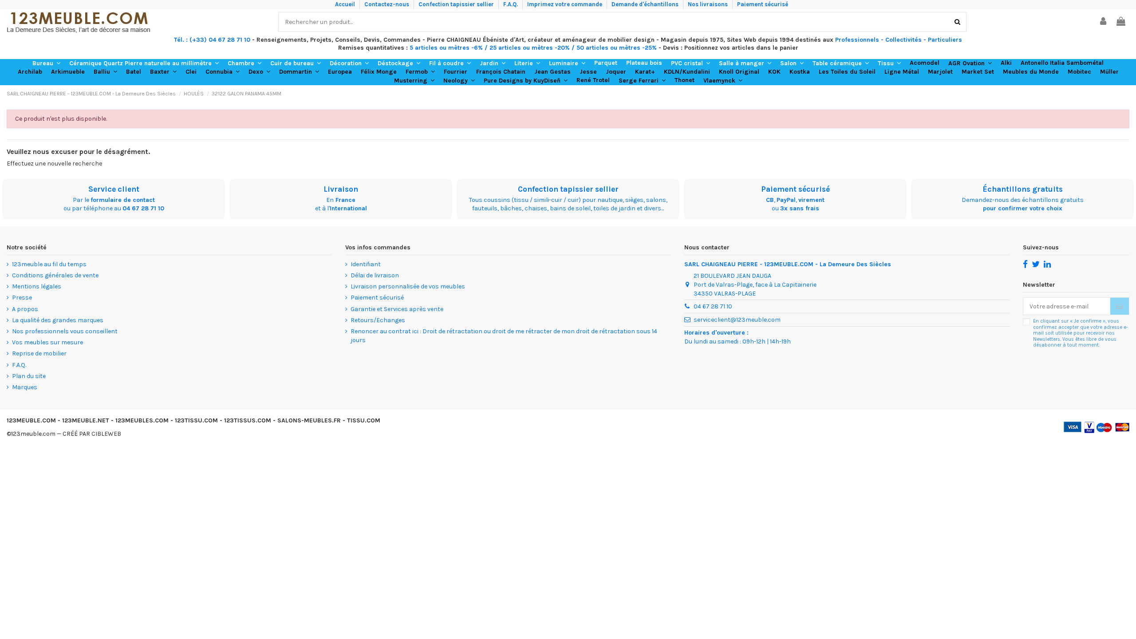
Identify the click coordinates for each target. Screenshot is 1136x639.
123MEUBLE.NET (85, 420)
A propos (25, 309)
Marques (24, 387)
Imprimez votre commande (565, 4)
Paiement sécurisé (762, 4)
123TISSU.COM (196, 420)
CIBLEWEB (106, 434)
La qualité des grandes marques (57, 320)
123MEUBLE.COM (31, 420)
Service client (113, 189)
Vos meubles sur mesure (47, 342)
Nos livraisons (708, 4)
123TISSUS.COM (247, 420)
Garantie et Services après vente (397, 309)
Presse (22, 297)
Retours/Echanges (378, 320)
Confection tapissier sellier (456, 4)
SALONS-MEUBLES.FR (309, 420)
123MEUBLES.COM (142, 420)
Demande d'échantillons (645, 4)
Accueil (345, 4)
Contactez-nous (387, 4)
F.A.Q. (511, 4)
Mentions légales (36, 286)
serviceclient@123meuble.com (737, 319)
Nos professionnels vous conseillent (65, 331)
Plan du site (29, 376)
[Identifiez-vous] (1103, 22)
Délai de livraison (375, 275)
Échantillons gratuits (1022, 189)
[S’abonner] (1119, 306)
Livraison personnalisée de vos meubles (408, 286)
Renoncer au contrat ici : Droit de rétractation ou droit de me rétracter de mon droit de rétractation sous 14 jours (504, 335)
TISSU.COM (363, 420)
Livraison (340, 189)
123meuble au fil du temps (49, 264)
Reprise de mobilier (39, 353)
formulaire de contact (123, 200)
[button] (46, 63)
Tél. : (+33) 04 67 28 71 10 (212, 39)
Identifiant (366, 264)
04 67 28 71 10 (143, 208)
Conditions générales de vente (55, 275)
